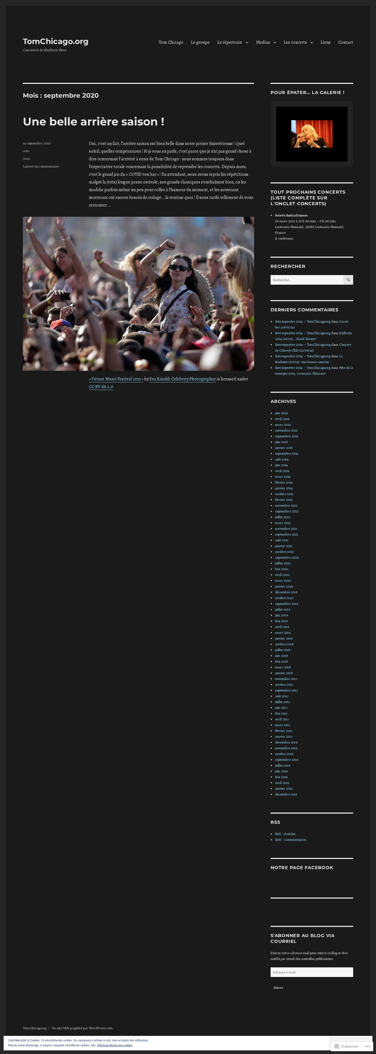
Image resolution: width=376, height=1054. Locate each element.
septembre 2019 (286, 603)
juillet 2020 (283, 563)
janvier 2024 (284, 488)
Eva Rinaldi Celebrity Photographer (182, 379)
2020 (26, 158)
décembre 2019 (286, 592)
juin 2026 (281, 413)
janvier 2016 (284, 788)
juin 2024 (281, 465)
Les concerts (295, 42)
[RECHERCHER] (348, 280)
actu (26, 151)
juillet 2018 (282, 649)
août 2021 (281, 540)
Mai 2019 (281, 621)
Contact (345, 42)
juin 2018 (281, 655)
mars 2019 (282, 632)
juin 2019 (281, 615)
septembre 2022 (286, 511)
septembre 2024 (286, 453)
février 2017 (283, 730)
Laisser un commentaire (41, 166)
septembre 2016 (286, 759)
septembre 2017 (286, 690)
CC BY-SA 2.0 (101, 387)
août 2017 (281, 696)
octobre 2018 (284, 644)
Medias (263, 42)
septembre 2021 (286, 534)
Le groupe (200, 42)
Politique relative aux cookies (114, 1045)
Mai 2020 (281, 569)
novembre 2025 (286, 430)
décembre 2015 (286, 794)
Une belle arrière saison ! (93, 121)
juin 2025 (281, 442)
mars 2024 (283, 476)
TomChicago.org (56, 41)
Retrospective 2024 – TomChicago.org (302, 321)
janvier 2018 (284, 673)
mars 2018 (283, 667)
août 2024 (282, 459)
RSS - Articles (285, 833)
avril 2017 (282, 719)
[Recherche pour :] (307, 280)
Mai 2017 (281, 713)
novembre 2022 (286, 505)
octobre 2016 (284, 753)
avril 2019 (282, 626)
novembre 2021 (286, 528)
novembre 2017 (286, 678)
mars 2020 (283, 580)
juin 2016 (281, 771)
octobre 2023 (284, 494)
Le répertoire (229, 42)
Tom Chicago (171, 42)
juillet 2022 (282, 517)
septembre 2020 (287, 557)
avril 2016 (282, 782)
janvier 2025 (284, 447)
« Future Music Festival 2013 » (116, 379)
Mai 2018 (281, 661)
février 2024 (284, 482)
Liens (326, 42)
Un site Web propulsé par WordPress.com (82, 1028)
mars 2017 (282, 725)
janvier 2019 (284, 638)
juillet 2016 (282, 765)
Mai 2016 (281, 777)
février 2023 (284, 499)
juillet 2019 (282, 609)
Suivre (278, 987)
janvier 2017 (283, 736)
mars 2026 (283, 424)
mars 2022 (283, 522)
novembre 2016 (286, 748)
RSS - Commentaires (290, 839)
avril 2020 (282, 574)
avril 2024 (282, 470)
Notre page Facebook (302, 867)
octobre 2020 (284, 551)
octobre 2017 (284, 684)
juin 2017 (281, 707)
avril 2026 (282, 418)
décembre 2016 (286, 742)
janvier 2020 (284, 586)
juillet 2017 (282, 701)
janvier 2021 (284, 546)
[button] (299, 147)
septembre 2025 (286, 436)
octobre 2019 (284, 597)
